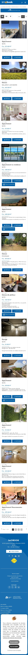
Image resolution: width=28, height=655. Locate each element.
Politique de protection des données (14, 576)
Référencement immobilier (17, 598)
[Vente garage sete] (14, 327)
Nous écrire (15, 551)
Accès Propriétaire (15, 581)
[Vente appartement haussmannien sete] (14, 495)
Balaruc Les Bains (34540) (6, 606)
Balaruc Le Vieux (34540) (6, 610)
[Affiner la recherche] (21, 2)
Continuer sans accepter (14, 650)
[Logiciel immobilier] (8, 597)
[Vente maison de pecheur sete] (14, 283)
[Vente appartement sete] (14, 29)
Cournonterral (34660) (5, 612)
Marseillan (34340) (5, 614)
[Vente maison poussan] (14, 242)
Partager (18, 57)
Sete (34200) (3, 604)
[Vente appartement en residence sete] (14, 153)
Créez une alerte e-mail (15, 10)
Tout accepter (14, 646)
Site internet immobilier (17, 597)
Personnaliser (14, 642)
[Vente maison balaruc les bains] (14, 70)
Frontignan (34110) (5, 608)
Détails (7, 57)
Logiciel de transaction (17, 596)
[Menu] (25, 2)
